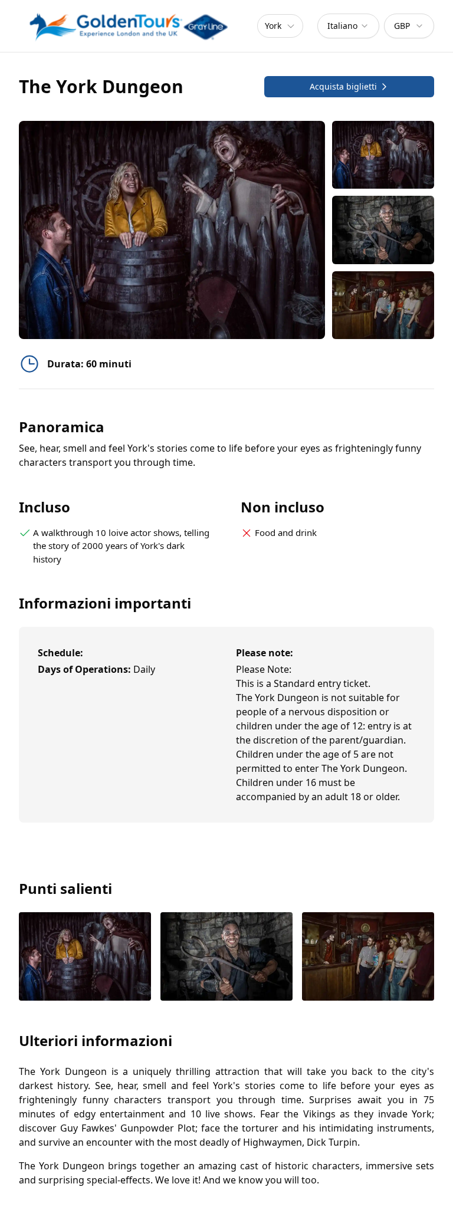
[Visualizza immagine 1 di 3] (85, 957)
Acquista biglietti (343, 86)
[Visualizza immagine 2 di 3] (226, 957)
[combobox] (348, 26)
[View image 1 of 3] (383, 155)
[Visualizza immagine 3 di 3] (368, 957)
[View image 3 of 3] (383, 305)
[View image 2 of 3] (383, 230)
